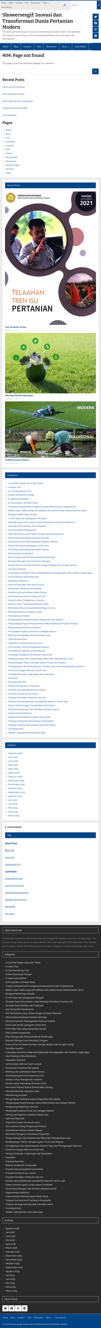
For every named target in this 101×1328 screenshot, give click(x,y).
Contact (10, 145)
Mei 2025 (12, 808)
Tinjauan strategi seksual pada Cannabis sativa (31, 725)
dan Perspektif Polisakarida (22, 530)
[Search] (99, 5)
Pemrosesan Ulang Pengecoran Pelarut (28, 647)
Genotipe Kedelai (17, 569)
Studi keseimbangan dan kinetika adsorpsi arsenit (33, 709)
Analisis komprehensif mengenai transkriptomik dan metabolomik (42, 506)
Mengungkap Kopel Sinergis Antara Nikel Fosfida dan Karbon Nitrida (43, 623)
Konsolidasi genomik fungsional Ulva (27, 596)
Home (9, 153)
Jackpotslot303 (13, 864)
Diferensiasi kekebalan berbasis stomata (28, 538)
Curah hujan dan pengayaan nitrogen (27, 518)
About (9, 130)
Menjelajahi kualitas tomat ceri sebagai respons (32, 631)
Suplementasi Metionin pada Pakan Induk (29, 717)
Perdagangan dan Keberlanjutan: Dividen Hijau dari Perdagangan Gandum (46, 666)
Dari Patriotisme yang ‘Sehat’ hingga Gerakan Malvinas (36, 534)
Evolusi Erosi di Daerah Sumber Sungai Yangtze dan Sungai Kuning (42, 565)
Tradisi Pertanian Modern (15, 108)
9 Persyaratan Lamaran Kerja (22, 502)
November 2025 (16, 784)
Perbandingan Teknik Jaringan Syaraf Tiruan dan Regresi (37, 662)
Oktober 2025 (15, 788)
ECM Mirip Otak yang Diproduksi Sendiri (28, 549)
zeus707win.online (14, 885)
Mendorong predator (19, 615)
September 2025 (16, 792)
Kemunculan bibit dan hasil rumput (26, 584)
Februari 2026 (15, 776)
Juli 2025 (12, 800)
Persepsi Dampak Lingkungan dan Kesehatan (31, 674)
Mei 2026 (12, 765)
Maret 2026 (14, 772)
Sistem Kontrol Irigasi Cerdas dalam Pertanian (31, 705)
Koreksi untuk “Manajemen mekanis (26, 600)
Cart (8, 137)
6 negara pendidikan (18, 499)
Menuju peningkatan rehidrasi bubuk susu (29, 635)
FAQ (8, 149)
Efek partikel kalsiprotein (20, 553)
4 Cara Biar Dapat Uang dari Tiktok (25, 483)
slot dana (9, 913)
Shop (8, 172)
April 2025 (13, 811)
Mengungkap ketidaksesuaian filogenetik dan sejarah (35, 619)
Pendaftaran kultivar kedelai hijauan (26, 650)
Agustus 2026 (15, 753)
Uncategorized (16, 728)
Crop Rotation (9, 115)
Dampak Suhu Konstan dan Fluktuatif (27, 526)
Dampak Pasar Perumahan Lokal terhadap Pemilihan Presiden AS (41, 522)
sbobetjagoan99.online (17, 892)
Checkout (11, 141)
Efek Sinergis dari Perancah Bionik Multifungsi (31, 557)
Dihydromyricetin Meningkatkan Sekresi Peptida (33, 541)
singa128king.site (13, 878)
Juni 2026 (13, 761)
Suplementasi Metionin (20, 713)
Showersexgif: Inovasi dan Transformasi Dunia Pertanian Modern (37, 21)
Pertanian (13, 678)
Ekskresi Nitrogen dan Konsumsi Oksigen (29, 561)
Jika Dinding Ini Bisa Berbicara (23, 576)
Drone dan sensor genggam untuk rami (28, 545)
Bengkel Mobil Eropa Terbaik (22, 514)
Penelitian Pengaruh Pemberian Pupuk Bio (30, 654)
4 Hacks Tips (14, 487)
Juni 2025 (13, 804)
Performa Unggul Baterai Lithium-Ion (27, 670)
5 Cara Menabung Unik (20, 491)
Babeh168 (10, 906)
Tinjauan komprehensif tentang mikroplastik (31, 721)
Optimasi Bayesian (17, 639)
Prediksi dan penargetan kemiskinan (27, 689)
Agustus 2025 (15, 796)
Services (10, 169)
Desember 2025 (16, 780)
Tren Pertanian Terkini (13, 94)
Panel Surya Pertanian (13, 87)
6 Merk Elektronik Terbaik (21, 495)
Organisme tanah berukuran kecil (25, 643)
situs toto (9, 857)
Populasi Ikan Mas (17, 682)
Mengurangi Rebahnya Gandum (24, 627)
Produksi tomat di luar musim (23, 693)
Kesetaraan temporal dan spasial (24, 588)
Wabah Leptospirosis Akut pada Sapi (26, 732)
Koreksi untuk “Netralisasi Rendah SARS (28, 604)
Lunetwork (11, 871)
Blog (8, 134)
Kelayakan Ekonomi (18, 580)
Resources (11, 161)
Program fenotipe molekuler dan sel (27, 697)
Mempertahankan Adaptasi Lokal (25, 612)
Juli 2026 (12, 757)
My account (11, 157)
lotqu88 (9, 850)
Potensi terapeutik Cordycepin (23, 686)
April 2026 (13, 768)
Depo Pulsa (11, 843)
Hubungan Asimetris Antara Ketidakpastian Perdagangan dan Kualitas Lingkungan (50, 573)
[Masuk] (65, 5)
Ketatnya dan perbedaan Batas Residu (27, 592)
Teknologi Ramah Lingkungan (17, 101)
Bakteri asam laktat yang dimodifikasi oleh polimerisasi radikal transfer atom (47, 510)
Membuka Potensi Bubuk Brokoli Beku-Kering (31, 608)
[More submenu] (48, 2)
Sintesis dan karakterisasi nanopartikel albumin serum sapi (38, 701)
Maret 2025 (14, 815)
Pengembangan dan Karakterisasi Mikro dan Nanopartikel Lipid (40, 658)
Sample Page (12, 165)
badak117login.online (15, 899)
